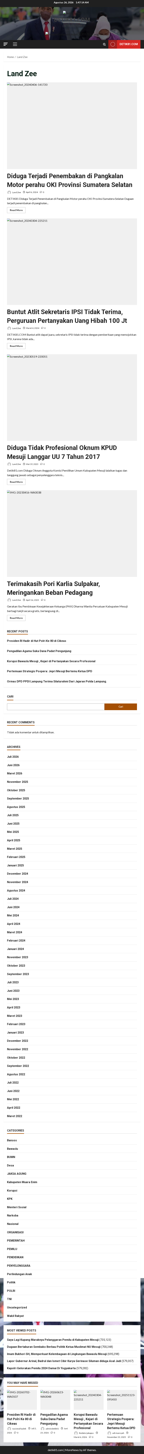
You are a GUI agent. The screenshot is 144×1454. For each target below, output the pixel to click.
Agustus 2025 (16, 807)
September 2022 (18, 1066)
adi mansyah (118, 1433)
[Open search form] (104, 44)
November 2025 (17, 782)
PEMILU (12, 1249)
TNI (9, 1299)
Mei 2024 (13, 915)
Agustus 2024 (16, 890)
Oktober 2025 (16, 790)
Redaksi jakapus (86, 1433)
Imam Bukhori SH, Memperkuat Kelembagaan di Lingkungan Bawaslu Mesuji (57, 1354)
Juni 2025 (13, 823)
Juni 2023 (13, 990)
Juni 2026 (13, 765)
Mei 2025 (13, 832)
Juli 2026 (13, 756)
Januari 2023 (15, 1032)
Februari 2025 (16, 857)
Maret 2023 (14, 1016)
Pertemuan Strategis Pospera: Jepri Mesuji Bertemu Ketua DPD (49, 671)
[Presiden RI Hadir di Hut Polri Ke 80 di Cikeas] (22, 1400)
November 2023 (17, 957)
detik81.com (72, 19)
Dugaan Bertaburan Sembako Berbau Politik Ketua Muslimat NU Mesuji (53, 1346)
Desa (10, 1165)
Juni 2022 (13, 1091)
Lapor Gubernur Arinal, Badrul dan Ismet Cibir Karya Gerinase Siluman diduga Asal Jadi (64, 1361)
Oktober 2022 (16, 1057)
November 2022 (17, 1049)
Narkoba (12, 1215)
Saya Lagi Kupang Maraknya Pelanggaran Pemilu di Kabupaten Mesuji (53, 1339)
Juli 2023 (13, 982)
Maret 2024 (14, 932)
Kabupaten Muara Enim (22, 1182)
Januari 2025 (15, 865)
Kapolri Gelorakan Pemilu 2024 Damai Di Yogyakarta (41, 1368)
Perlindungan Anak (19, 1274)
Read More (17, 210)
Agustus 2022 (16, 1074)
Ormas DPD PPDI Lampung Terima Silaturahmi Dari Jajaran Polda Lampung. (57, 681)
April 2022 (13, 1107)
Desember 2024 (17, 873)
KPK (9, 1198)
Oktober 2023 (16, 965)
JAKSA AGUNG (16, 1173)
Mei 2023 (13, 999)
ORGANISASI (15, 1232)
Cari (10, 696)
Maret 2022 (14, 1116)
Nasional (12, 1224)
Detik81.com (129, 44)
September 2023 (18, 974)
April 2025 (13, 840)
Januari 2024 (15, 949)
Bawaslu (12, 1148)
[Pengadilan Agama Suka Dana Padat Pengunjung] (55, 1400)
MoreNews (72, 1450)
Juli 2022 (13, 1082)
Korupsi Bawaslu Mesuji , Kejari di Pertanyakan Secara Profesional (51, 661)
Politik (11, 1282)
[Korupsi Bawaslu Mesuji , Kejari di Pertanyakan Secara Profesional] (89, 1400)
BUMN (11, 1157)
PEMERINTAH (16, 1240)
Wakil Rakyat (15, 1316)
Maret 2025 (14, 848)
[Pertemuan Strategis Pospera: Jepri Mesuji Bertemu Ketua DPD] (122, 1400)
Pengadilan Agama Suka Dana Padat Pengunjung (39, 651)
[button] (6, 44)
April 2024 (13, 924)
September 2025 (18, 798)
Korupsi (12, 1190)
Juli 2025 (13, 815)
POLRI (11, 1290)
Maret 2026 (14, 773)
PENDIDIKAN (15, 1257)
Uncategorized (17, 1307)
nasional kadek (19, 1428)
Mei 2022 (13, 1099)
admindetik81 (52, 1428)
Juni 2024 (13, 907)
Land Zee (16, 192)
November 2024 (17, 882)
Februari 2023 (16, 1024)
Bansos (12, 1140)
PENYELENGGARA (18, 1265)
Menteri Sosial (16, 1207)
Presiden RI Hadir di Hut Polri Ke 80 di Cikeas (36, 641)
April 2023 (13, 1007)
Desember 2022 (17, 1040)
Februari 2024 (16, 940)
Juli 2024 (13, 898)
